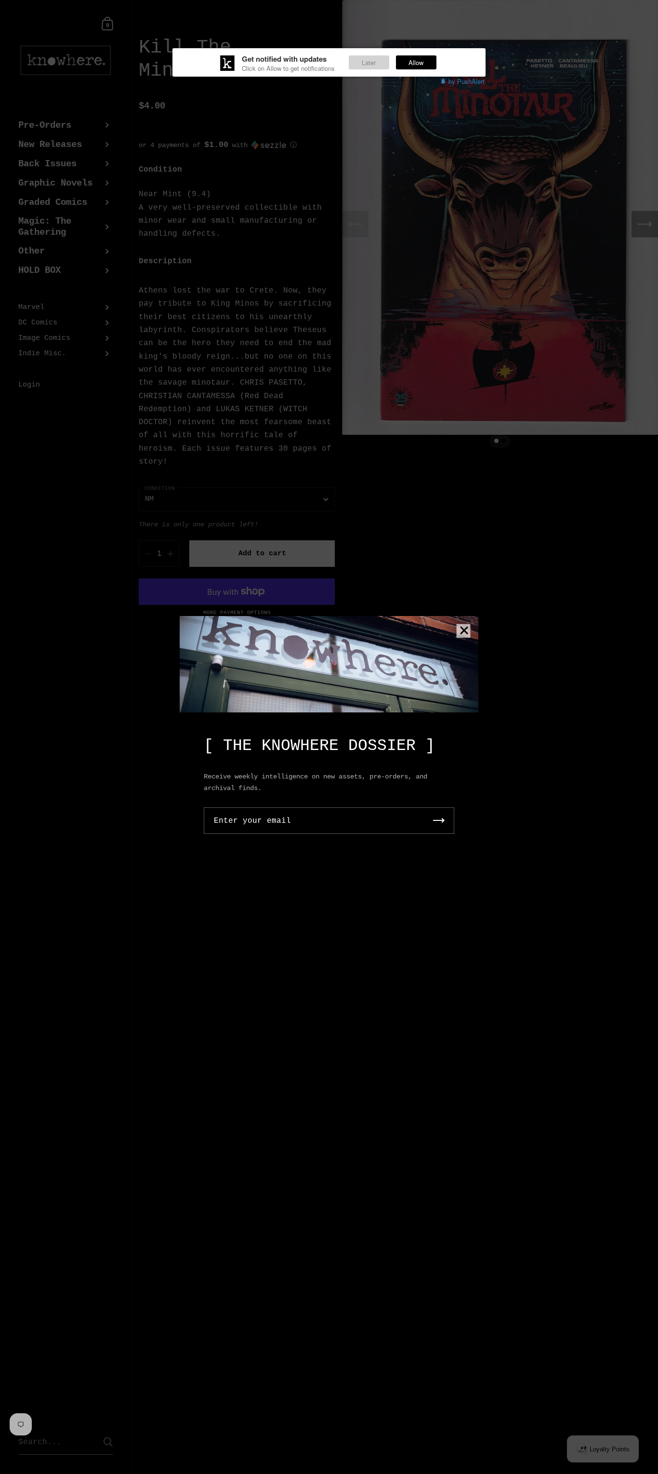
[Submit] (439, 820)
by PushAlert (466, 81)
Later (369, 62)
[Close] (463, 631)
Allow (415, 62)
